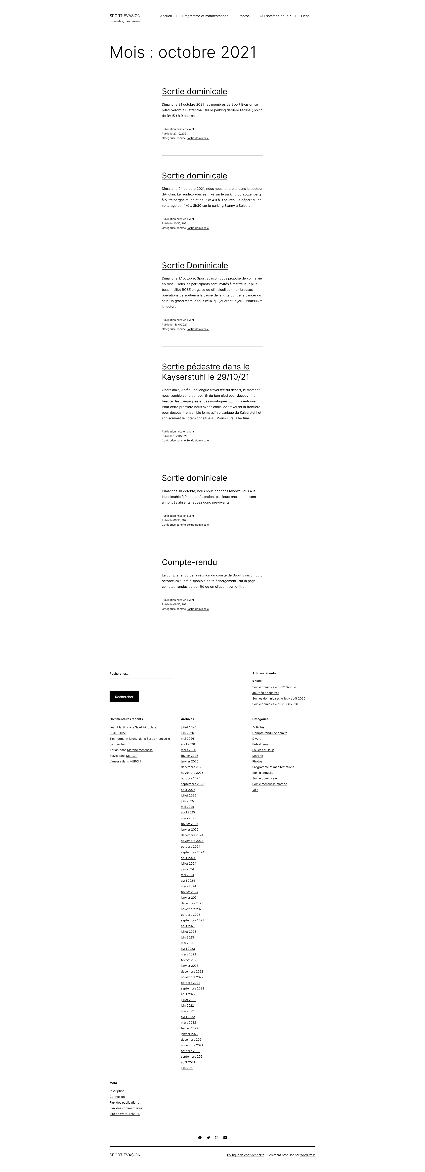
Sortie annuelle (262, 772)
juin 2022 (187, 1005)
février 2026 (189, 755)
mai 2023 (187, 943)
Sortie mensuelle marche (269, 784)
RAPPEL (257, 681)
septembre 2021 (192, 1056)
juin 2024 (187, 869)
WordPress (307, 1155)
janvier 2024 (190, 897)
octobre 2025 (190, 778)
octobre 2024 (190, 846)
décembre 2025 (192, 767)
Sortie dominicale (194, 91)
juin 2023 (187, 937)
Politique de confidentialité (245, 1155)
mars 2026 (188, 750)
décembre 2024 (192, 835)
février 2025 (189, 824)
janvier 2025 (189, 829)
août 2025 (188, 790)
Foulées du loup (263, 750)
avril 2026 (188, 744)
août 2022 (188, 994)
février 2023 (189, 960)
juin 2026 (187, 733)
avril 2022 (188, 1017)
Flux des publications (124, 1102)
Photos (244, 16)
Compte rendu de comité (269, 733)
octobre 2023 (190, 914)
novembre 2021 (192, 1045)
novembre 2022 (192, 977)
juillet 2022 (188, 1000)
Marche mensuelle (140, 750)
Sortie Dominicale (195, 265)
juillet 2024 (188, 863)
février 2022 (189, 1028)
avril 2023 (188, 948)
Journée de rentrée (265, 693)
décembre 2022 (192, 971)
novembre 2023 (192, 909)
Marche (257, 755)
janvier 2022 (189, 1034)
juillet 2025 (188, 795)
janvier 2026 (189, 761)
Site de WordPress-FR (125, 1114)
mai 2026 (187, 738)
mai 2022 (187, 1011)
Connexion (117, 1096)
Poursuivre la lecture (233, 418)
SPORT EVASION (125, 15)
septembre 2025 (192, 784)
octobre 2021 (190, 1051)
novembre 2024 (192, 841)
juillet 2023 (188, 931)
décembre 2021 (192, 1039)
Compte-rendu (189, 562)
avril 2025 (188, 812)
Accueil (166, 16)
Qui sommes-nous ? (275, 16)
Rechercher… (119, 673)
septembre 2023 (192, 920)
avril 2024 (188, 880)
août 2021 (188, 1062)
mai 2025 (187, 806)
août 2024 (188, 858)
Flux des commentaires (126, 1108)
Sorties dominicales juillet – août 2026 (278, 698)
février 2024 (189, 892)
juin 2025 (187, 801)
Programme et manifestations (205, 16)
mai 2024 (187, 875)
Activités (258, 727)
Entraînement (261, 744)
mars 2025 (188, 818)
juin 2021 (187, 1068)
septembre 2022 (192, 988)
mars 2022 (188, 1022)
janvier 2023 (189, 965)
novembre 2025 (192, 772)
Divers (256, 738)
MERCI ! (131, 755)
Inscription (117, 1091)
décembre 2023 (192, 903)
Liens (305, 16)
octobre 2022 (190, 982)
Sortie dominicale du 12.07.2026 (274, 687)
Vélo (255, 790)
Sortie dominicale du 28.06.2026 (275, 704)
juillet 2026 (188, 727)
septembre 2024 (192, 852)
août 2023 (188, 926)
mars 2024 (188, 886)
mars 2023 (188, 954)
